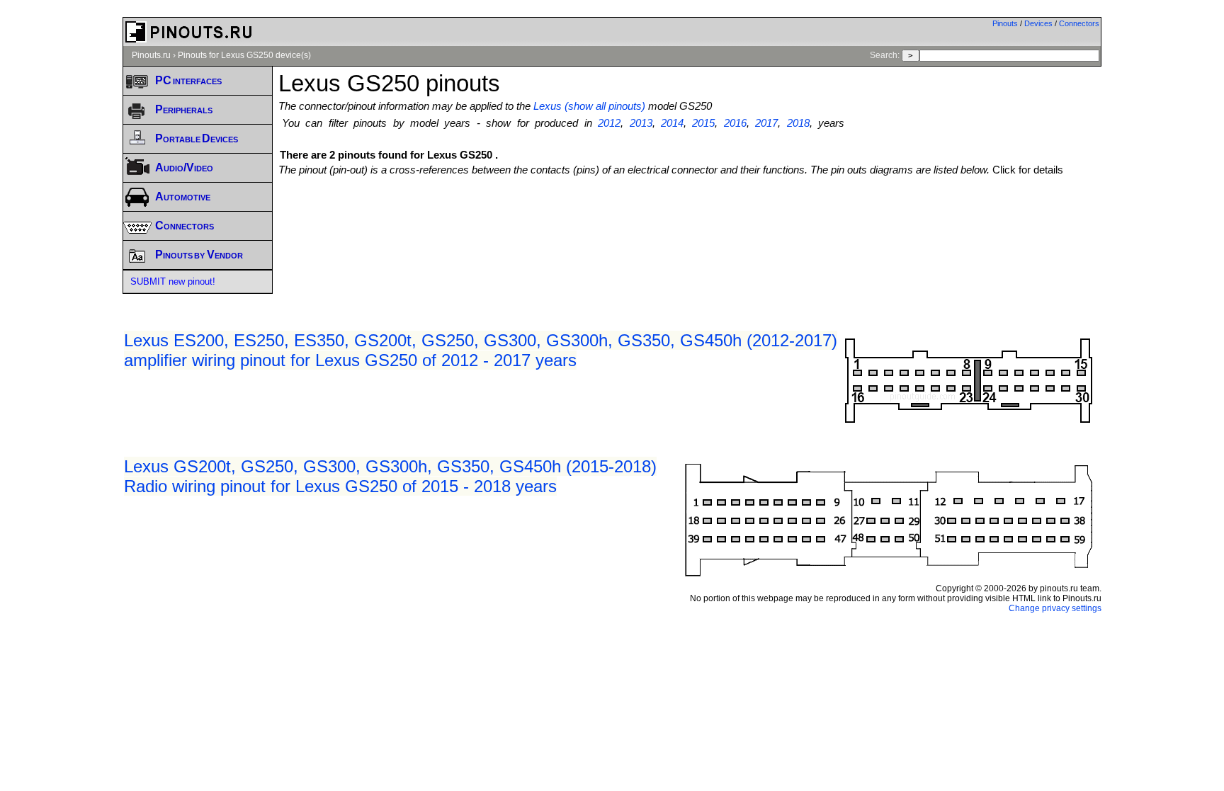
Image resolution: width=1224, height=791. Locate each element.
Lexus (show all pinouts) (589, 106)
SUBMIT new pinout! (172, 281)
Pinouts (1005, 23)
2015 (703, 123)
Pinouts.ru (151, 55)
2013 (641, 123)
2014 (672, 123)
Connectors (1079, 23)
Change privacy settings (1055, 608)
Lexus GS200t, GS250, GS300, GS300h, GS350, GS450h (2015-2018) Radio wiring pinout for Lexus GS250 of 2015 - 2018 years (390, 476)
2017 (766, 123)
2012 (609, 123)
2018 (798, 123)
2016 (735, 123)
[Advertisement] (690, 214)
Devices (1038, 23)
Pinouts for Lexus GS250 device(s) (244, 55)
